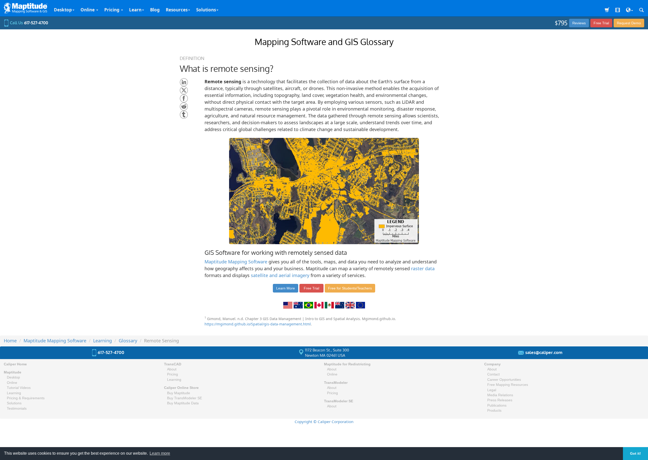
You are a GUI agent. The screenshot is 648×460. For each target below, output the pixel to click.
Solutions (206, 10)
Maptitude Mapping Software (236, 262)
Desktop (63, 10)
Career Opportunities (504, 380)
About (171, 369)
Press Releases (499, 400)
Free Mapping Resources (507, 385)
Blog (155, 10)
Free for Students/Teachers (350, 288)
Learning (14, 393)
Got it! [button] (635, 453)
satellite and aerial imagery (280, 275)
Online (88, 10)
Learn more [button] (160, 453)
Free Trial (601, 23)
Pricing (112, 10)
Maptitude (12, 372)
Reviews (579, 23)
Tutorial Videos (19, 388)
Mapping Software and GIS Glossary (324, 41)
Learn (135, 10)
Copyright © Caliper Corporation (324, 421)
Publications (497, 405)
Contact (493, 374)
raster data (423, 268)
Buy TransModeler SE (184, 398)
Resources (177, 10)
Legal (491, 390)
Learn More (285, 288)
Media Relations (500, 395)
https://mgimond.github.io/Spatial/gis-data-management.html (258, 324)
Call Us (28, 22)
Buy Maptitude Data (183, 403)
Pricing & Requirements (26, 398)
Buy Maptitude (178, 393)
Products (494, 410)
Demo (629, 23)
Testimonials (17, 408)
